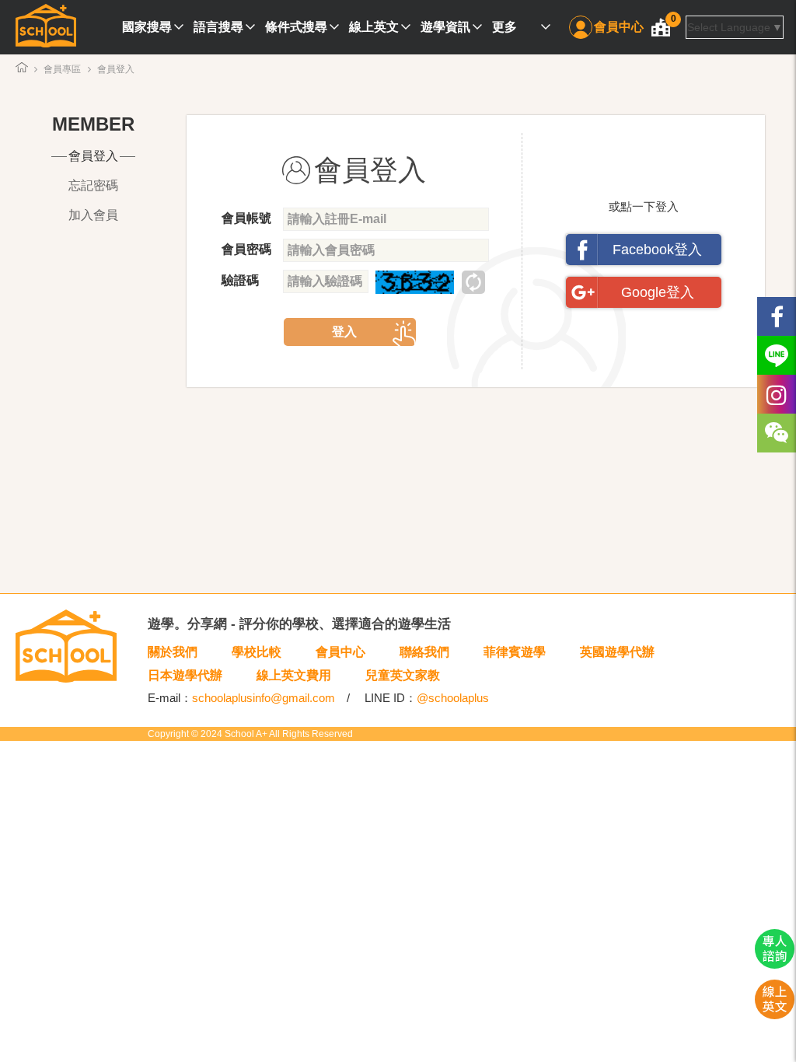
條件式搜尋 (296, 26)
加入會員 (93, 215)
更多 (504, 26)
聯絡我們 (424, 652)
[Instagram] (776, 394)
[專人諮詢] (774, 965)
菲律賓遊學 (515, 652)
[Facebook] (776, 316)
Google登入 (657, 292)
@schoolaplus (453, 697)
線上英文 (374, 26)
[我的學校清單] (660, 27)
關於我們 (172, 652)
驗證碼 (240, 280)
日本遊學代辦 (185, 675)
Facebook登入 (657, 249)
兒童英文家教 (402, 675)
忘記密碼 (93, 185)
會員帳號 (246, 218)
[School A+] (46, 27)
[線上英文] (774, 1015)
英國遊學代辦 (617, 652)
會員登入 (93, 155)
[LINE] (776, 355)
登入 (344, 331)
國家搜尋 (147, 26)
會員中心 (619, 26)
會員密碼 (246, 249)
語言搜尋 (218, 26)
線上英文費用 (294, 675)
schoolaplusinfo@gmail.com (263, 697)
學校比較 (256, 652)
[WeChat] (776, 433)
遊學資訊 (445, 26)
